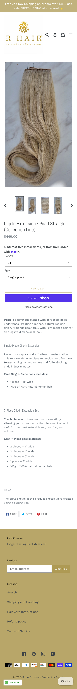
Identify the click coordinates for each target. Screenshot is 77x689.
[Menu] (71, 34)
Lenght (9, 255)
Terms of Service (18, 631)
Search (12, 592)
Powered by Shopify (53, 677)
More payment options (38, 306)
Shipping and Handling (22, 602)
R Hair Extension (31, 677)
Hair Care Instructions (22, 612)
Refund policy (16, 621)
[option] (19, 204)
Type (7, 270)
